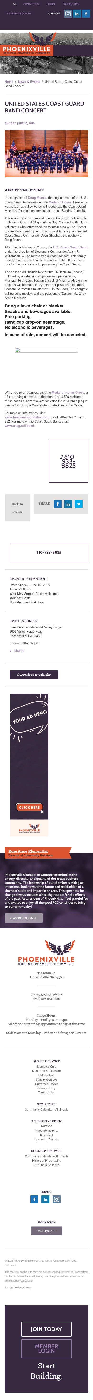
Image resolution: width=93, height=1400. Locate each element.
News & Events (29, 82)
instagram (68, 13)
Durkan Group (22, 1287)
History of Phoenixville (46, 1160)
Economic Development (46, 1121)
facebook (86, 13)
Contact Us (31, 4)
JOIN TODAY (46, 1329)
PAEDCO (46, 1126)
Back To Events (17, 508)
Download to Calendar (35, 675)
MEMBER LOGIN (46, 1348)
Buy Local (46, 1135)
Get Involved (46, 1075)
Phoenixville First (47, 1130)
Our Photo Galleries (46, 1165)
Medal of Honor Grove (68, 392)
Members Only (46, 1066)
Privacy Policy (46, 1088)
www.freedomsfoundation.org (27, 417)
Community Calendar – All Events (46, 1109)
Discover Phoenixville (46, 1151)
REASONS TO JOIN (23, 918)
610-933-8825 (69, 461)
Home (9, 82)
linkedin (77, 13)
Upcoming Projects (46, 1139)
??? (15, 4)
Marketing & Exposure (46, 1071)
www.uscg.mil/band (19, 426)
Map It (18, 650)
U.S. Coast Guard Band (70, 247)
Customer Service (46, 1084)
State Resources (46, 1079)
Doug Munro (37, 198)
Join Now (54, 13)
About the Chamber (46, 1061)
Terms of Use (46, 1092)
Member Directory (18, 13)
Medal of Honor (60, 202)
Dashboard (71, 4)
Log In (51, 4)
